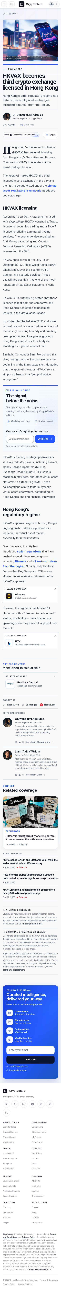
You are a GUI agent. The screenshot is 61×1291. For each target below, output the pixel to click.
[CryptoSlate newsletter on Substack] (23, 1104)
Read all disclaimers (38, 1270)
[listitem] (11, 704)
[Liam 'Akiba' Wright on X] (16, 775)
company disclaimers (14, 970)
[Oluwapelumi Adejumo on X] (16, 742)
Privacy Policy (29, 1237)
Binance (20, 561)
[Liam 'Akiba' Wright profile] (7, 755)
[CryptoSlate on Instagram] (50, 1104)
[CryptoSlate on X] (6, 1104)
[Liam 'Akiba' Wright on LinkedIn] (19, 775)
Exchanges (15, 69)
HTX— (37, 561)
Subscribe (30, 1059)
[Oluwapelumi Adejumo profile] (7, 722)
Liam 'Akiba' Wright (27, 751)
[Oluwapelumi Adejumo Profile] (7, 117)
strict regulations (29, 551)
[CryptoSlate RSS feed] (6, 1112)
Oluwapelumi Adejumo (30, 115)
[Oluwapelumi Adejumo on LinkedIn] (19, 742)
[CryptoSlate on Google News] (15, 1104)
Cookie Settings (25, 1284)
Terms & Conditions (49, 1280)
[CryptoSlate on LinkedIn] (41, 1104)
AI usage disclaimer (32, 924)
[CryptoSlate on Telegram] (32, 1104)
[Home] (4, 14)
